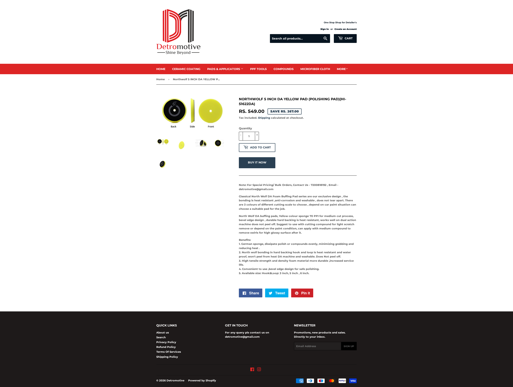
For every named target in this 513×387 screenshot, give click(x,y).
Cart (348, 38)
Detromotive (175, 380)
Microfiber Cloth (315, 69)
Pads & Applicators (224, 69)
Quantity (245, 128)
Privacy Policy (166, 342)
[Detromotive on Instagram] (259, 370)
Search (161, 337)
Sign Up (349, 346)
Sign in (324, 29)
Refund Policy (166, 347)
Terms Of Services (168, 351)
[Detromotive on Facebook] (252, 370)
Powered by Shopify (202, 380)
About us (162, 332)
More (341, 69)
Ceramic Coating (186, 69)
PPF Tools (258, 69)
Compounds (284, 69)
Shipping (264, 117)
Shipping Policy (167, 356)
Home (160, 69)
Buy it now (257, 162)
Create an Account (345, 29)
